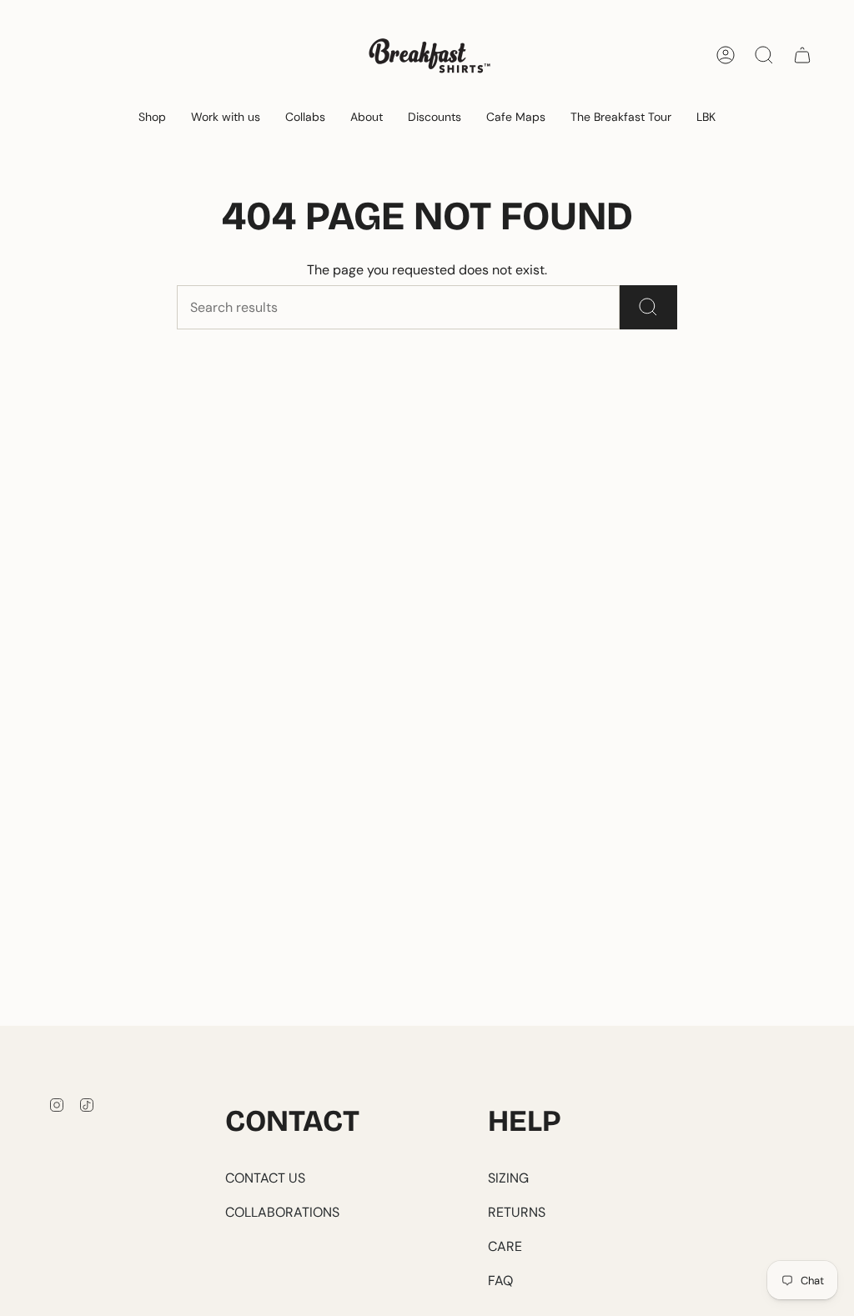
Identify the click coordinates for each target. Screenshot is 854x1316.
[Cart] (802, 55)
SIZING (508, 1178)
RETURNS (516, 1212)
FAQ (500, 1280)
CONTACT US (265, 1178)
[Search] (648, 307)
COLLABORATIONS (282, 1212)
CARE (505, 1246)
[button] (152, 118)
